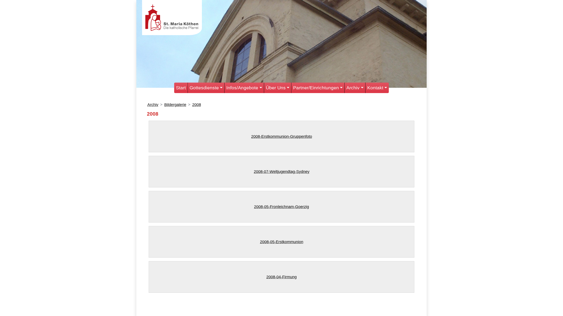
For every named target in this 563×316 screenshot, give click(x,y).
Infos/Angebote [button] (242, 87)
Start (181, 87)
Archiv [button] (353, 87)
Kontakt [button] (375, 87)
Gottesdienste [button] (204, 87)
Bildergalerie (175, 104)
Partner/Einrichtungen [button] (316, 87)
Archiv (152, 104)
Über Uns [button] (276, 87)
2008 (196, 104)
